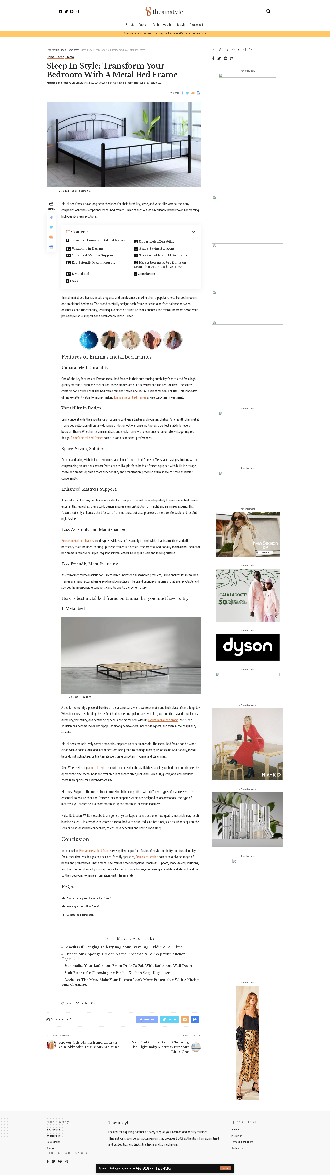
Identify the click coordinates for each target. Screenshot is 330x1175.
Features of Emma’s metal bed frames (97, 240)
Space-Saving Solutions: (157, 248)
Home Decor (55, 57)
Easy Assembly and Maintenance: (164, 255)
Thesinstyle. (125, 875)
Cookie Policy (163, 1168)
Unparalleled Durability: (157, 241)
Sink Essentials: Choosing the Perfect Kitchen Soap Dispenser (117, 973)
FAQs (74, 280)
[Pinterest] (72, 11)
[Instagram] (77, 11)
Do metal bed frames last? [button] (80, 914)
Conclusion (146, 274)
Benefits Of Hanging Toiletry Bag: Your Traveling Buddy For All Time (123, 947)
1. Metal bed (80, 274)
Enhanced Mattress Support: (93, 255)
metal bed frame (102, 791)
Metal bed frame (88, 1003)
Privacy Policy (143, 1168)
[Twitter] (66, 11)
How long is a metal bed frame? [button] (83, 906)
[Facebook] (61, 11)
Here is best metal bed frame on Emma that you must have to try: (160, 265)
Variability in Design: (87, 248)
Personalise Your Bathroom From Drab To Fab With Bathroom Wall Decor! (129, 966)
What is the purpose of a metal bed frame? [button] (89, 898)
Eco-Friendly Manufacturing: (94, 262)
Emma (69, 57)
